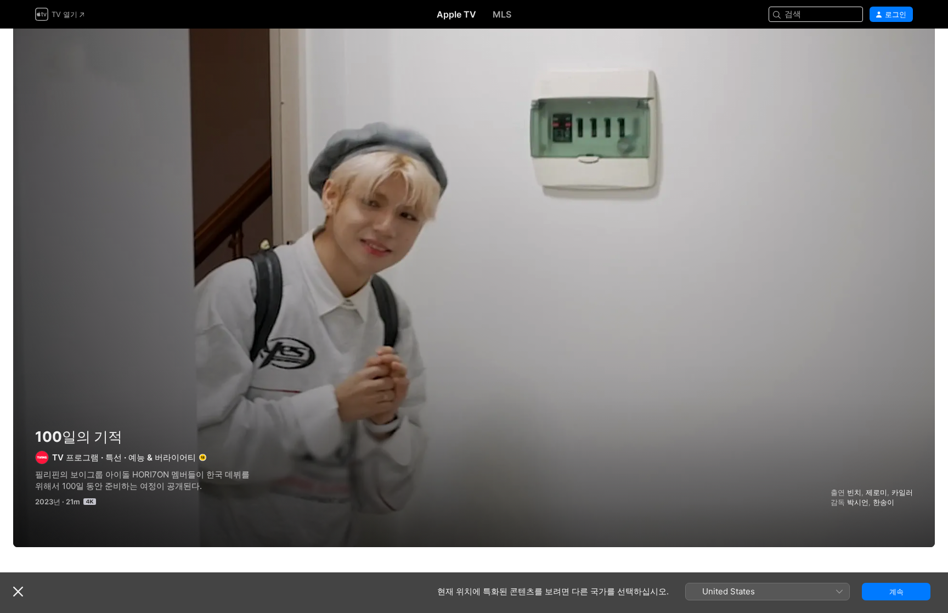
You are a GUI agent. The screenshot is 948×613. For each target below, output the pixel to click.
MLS (502, 14)
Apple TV (456, 14)
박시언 (857, 502)
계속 (896, 591)
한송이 (883, 502)
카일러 (902, 492)
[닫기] (18, 592)
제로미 (876, 492)
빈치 (854, 492)
